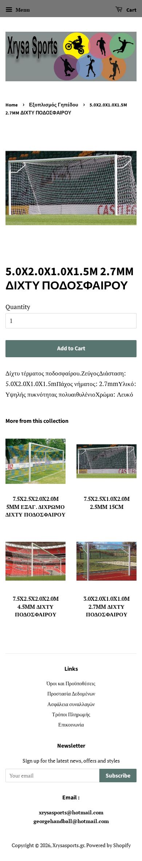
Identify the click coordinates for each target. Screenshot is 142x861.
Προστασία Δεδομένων (71, 693)
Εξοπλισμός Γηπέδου (53, 105)
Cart (131, 10)
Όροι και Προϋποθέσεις (71, 683)
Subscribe (118, 776)
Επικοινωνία (71, 724)
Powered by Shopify (108, 845)
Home (11, 105)
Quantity (17, 307)
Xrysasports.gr (68, 845)
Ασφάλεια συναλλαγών (71, 704)
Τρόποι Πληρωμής (71, 714)
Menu (22, 9)
